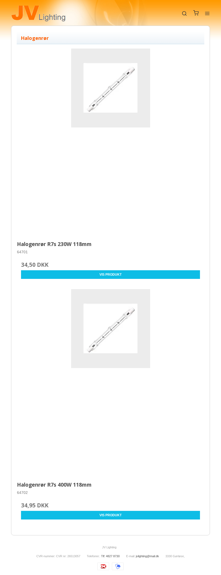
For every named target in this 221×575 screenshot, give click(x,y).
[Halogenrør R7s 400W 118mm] (110, 382)
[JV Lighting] (38, 13)
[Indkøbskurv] (196, 14)
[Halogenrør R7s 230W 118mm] (110, 142)
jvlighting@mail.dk (147, 556)
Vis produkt (110, 274)
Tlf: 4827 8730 (110, 556)
